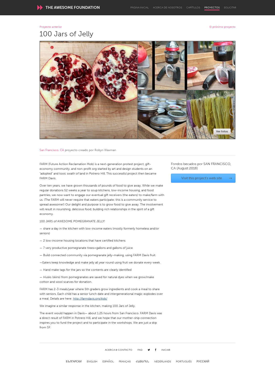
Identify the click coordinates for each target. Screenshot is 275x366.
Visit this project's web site (206, 178)
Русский (203, 361)
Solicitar (230, 7)
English (92, 361)
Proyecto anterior (51, 27)
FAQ (140, 349)
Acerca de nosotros (167, 7)
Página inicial (139, 7)
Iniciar (165, 349)
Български (74, 361)
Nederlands (162, 361)
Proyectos (212, 7)
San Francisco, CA (52, 150)
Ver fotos (222, 131)
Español (108, 361)
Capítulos (193, 7)
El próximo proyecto (222, 27)
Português (183, 361)
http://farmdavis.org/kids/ (90, 298)
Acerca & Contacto (118, 349)
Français (125, 361)
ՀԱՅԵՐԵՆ (142, 361)
